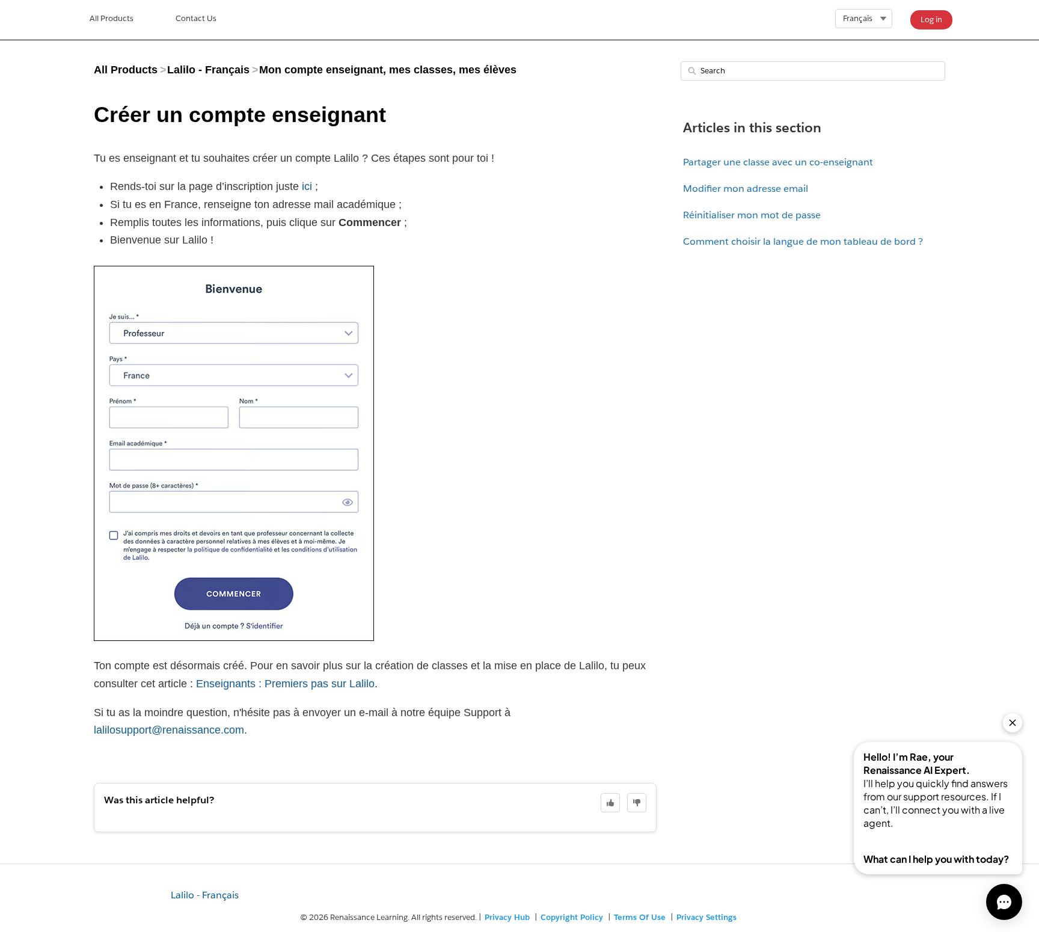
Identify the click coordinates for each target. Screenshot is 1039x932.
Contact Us (196, 18)
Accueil (111, 20)
